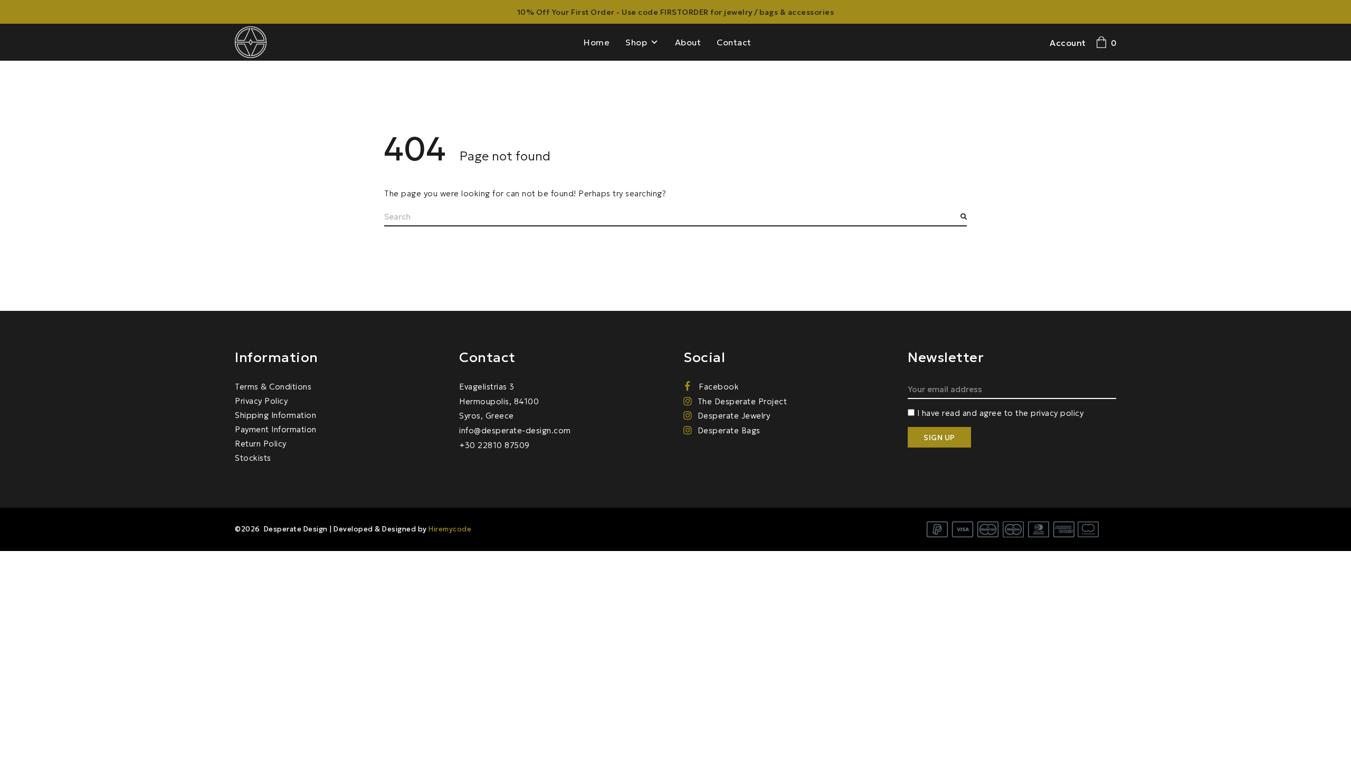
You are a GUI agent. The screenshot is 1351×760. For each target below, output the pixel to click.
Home (597, 42)
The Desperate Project (742, 401)
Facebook (718, 387)
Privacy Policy (261, 401)
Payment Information (276, 429)
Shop (636, 42)
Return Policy (261, 444)
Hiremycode (450, 529)
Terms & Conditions (273, 387)
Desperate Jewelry (734, 416)
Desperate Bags (729, 430)
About (688, 42)
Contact (734, 42)
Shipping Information (275, 415)
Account (1068, 42)
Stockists (253, 458)
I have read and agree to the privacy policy (1000, 413)
